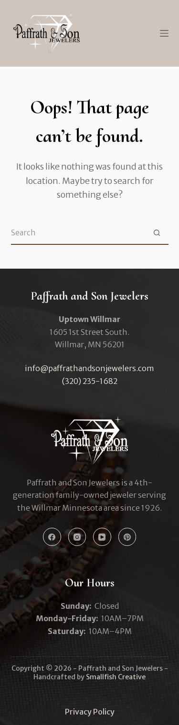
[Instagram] (77, 537)
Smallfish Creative (116, 677)
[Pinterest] (127, 537)
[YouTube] (102, 537)
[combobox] (78, 232)
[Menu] (164, 33)
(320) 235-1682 (89, 381)
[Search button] (157, 232)
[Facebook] (52, 537)
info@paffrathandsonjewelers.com (89, 368)
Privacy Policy (90, 711)
